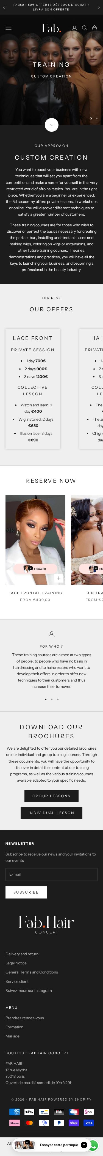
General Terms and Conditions (31, 972)
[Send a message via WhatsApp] (92, 1145)
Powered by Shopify (70, 1099)
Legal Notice (16, 963)
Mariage (12, 1036)
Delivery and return (21, 953)
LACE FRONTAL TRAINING (35, 593)
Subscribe (26, 892)
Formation (14, 1026)
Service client (17, 981)
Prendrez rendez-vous (24, 1017)
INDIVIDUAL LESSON (51, 813)
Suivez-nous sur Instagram (28, 990)
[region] (51, 70)
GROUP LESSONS (51, 796)
